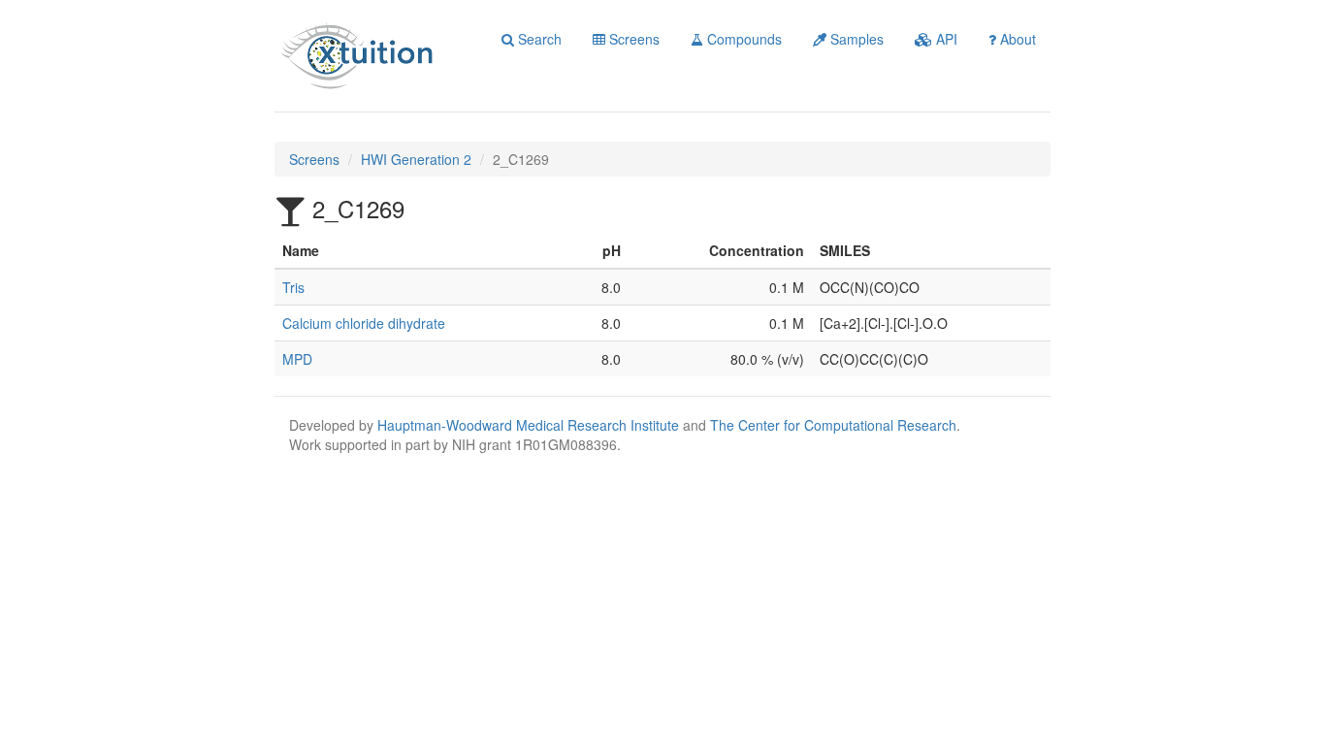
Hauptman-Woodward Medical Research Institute (530, 425)
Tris (293, 287)
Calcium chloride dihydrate (363, 323)
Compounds (742, 39)
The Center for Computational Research (833, 425)
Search (538, 39)
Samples (855, 39)
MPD (297, 359)
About (1016, 39)
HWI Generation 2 (416, 159)
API (944, 39)
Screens (632, 39)
